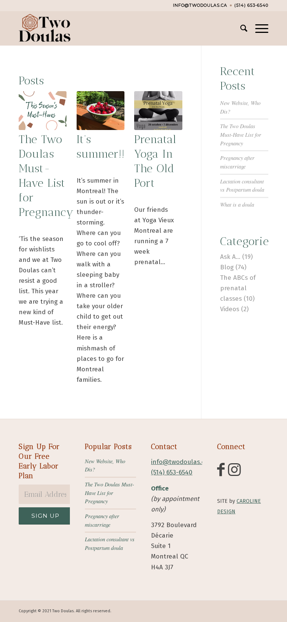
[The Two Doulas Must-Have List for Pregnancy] (43, 110)
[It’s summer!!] (100, 110)
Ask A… (230, 257)
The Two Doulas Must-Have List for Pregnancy (240, 134)
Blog (227, 267)
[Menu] (258, 28)
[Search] (240, 28)
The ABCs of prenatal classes (238, 288)
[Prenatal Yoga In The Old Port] (158, 110)
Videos (229, 309)
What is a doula (237, 204)
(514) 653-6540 (251, 5)
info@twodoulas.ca (200, 5)
